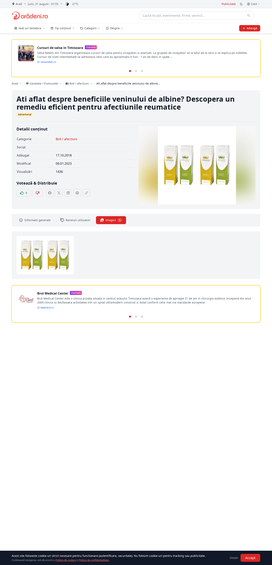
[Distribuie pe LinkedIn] (68, 193)
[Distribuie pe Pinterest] (77, 193)
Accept (250, 558)
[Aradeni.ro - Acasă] (30, 15)
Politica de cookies (66, 560)
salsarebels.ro (48, 62)
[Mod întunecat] (241, 4)
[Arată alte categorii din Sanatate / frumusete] (60, 83)
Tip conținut (63, 28)
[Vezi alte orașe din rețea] (21, 83)
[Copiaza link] (86, 193)
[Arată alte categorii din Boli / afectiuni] (91, 83)
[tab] (130, 71)
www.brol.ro (47, 307)
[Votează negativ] (37, 193)
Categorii (90, 28)
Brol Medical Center (52, 293)
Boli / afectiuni (66, 139)
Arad (15, 83)
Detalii (234, 558)
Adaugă (252, 28)
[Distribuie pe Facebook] (50, 193)
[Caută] (248, 15)
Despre (115, 28)
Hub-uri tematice (30, 28)
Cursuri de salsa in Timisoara (60, 48)
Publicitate (229, 4)
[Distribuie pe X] (59, 193)
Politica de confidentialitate (94, 560)
